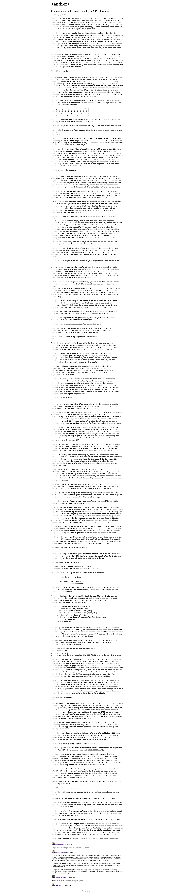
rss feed (78, 891)
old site (95, 891)
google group (88, 891)
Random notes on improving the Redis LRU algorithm (80, 11)
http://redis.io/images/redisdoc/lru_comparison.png (76, 324)
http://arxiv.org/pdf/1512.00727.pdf (84, 750)
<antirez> (60, 3)
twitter (82, 891)
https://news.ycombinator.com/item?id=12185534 (95, 838)
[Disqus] (87, 864)
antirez (52, 15)
